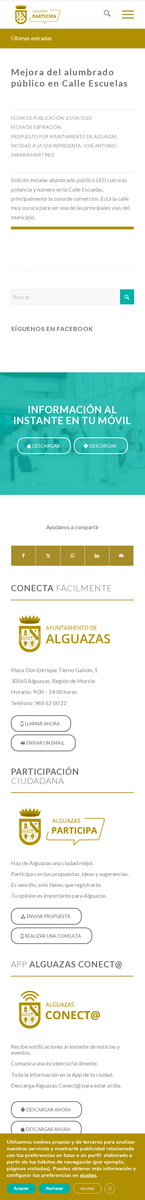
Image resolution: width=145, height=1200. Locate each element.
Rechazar (54, 1188)
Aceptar (21, 1188)
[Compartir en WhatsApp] (72, 555)
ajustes (88, 1175)
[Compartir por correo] (121, 555)
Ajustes (87, 1188)
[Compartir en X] (48, 555)
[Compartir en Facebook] (23, 555)
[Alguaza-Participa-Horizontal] (60, 14)
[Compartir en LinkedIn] (97, 555)
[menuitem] (104, 14)
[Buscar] (104, 14)
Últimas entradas (31, 38)
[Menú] (124, 14)
